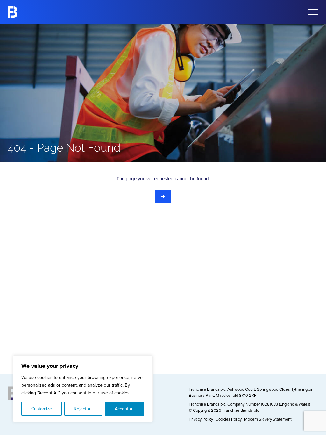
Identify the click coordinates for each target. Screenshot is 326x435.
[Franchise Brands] (12, 12)
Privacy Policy (201, 419)
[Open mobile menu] (313, 12)
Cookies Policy (229, 419)
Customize (41, 408)
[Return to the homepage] (163, 196)
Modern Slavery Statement (268, 419)
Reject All (83, 408)
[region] (83, 388)
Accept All (124, 408)
